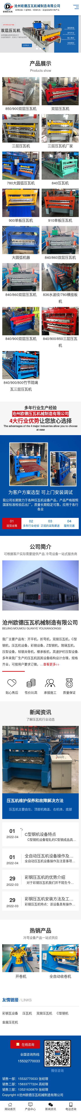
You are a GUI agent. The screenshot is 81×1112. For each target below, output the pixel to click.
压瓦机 (27, 1013)
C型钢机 (62, 1013)
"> (43, 834)
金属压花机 (10, 1022)
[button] (37, 48)
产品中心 (30, 1109)
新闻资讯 (50, 1109)
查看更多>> (51, 664)
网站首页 (10, 1109)
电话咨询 (70, 1109)
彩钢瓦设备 (10, 1013)
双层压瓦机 (44, 1013)
